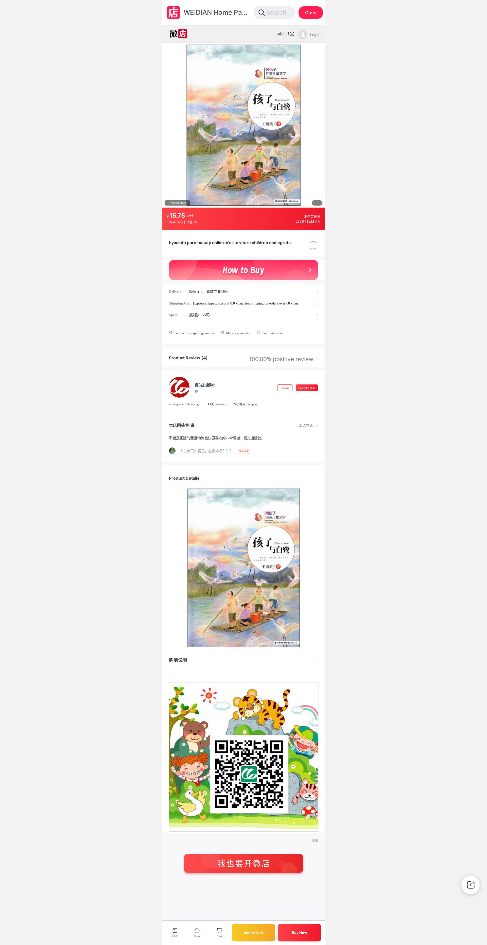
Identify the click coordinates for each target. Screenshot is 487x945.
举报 (315, 841)
